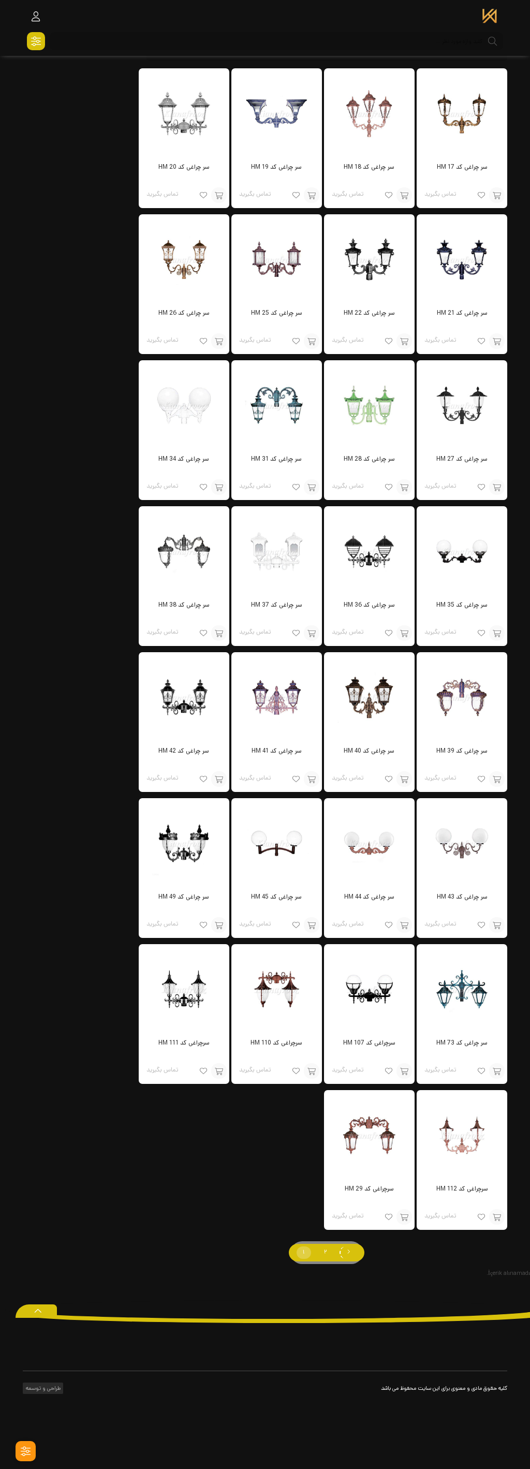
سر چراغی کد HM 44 (369, 896)
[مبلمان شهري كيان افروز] (489, 17)
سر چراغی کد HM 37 (276, 604)
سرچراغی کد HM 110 (276, 1042)
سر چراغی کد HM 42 (183, 750)
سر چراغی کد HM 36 (369, 604)
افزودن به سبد (497, 195)
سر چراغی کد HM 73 (462, 1042)
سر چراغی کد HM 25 (276, 313)
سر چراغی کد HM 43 (462, 896)
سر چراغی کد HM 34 (183, 458)
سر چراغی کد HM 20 (184, 167)
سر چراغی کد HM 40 (369, 750)
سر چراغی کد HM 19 (276, 167)
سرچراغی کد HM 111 (184, 1042)
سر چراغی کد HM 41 (277, 750)
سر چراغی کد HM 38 (184, 604)
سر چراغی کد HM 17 (462, 167)
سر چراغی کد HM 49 (183, 896)
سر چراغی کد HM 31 (276, 458)
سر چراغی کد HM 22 (369, 313)
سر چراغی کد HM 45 (276, 896)
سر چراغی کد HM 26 (184, 313)
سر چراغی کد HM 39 (462, 750)
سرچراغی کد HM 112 (462, 1188)
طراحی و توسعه (42, 1388)
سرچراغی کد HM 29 (369, 1188)
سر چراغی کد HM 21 (462, 313)
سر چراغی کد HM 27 (462, 458)
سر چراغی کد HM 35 (462, 604)
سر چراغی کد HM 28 (369, 458)
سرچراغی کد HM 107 (369, 1042)
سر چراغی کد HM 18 (369, 167)
